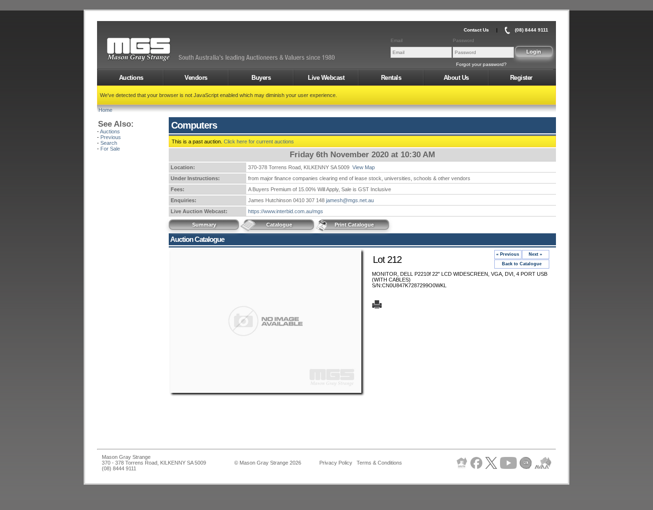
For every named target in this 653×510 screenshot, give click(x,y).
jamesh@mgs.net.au (350, 200)
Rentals (391, 77)
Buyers (261, 77)
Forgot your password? (481, 64)
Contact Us (476, 30)
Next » (535, 254)
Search (108, 143)
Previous (110, 137)
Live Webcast (326, 77)
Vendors (196, 77)
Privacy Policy (335, 463)
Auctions (131, 77)
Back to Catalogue (522, 263)
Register (521, 77)
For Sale (110, 149)
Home (105, 110)
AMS (162, 50)
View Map (363, 167)
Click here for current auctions (259, 141)
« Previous (507, 254)
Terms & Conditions (379, 463)
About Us (456, 77)
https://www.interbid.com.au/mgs (285, 211)
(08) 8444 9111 (531, 30)
